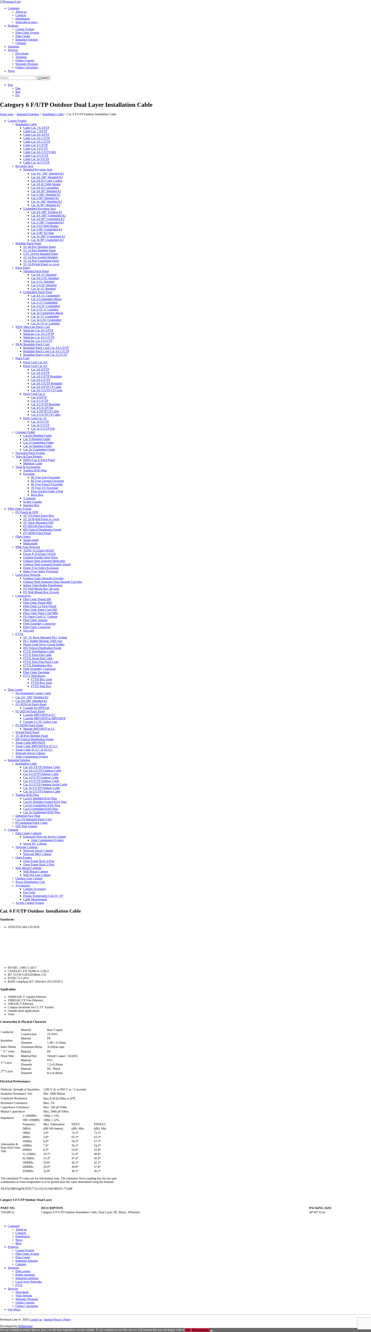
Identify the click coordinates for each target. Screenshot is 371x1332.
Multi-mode (30, 543)
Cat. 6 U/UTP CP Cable (45, 414)
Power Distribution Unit (30, 882)
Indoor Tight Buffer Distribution (42, 585)
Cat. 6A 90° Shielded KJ (46, 191)
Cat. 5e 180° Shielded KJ (46, 201)
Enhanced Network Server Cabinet (44, 836)
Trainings (21, 57)
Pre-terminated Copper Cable (33, 693)
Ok (187, 1330)
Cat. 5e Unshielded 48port (47, 313)
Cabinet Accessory (34, 889)
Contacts (20, 15)
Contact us (35, 1319)
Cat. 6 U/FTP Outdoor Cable (41, 774)
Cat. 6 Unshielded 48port (46, 299)
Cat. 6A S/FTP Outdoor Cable (41, 767)
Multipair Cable (32, 463)
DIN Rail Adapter (26, 826)
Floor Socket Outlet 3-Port (47, 491)
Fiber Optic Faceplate (36, 672)
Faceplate (29, 474)
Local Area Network (28, 574)
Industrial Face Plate (27, 815)
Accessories (22, 885)
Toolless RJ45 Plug (35, 470)
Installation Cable (26, 124)
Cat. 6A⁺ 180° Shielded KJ (47, 173)
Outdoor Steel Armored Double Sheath (47, 564)
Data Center (22, 36)
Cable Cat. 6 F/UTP (35, 148)
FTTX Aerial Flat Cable (38, 658)
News (11, 71)
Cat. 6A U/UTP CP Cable (46, 390)
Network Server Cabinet (30, 753)
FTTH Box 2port (41, 682)
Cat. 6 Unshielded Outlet (38, 442)
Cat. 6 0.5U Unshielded (45, 306)
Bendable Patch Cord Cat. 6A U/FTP (46, 347)
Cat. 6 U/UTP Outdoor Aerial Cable (45, 784)
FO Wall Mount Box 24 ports (41, 592)
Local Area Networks (28, 1281)
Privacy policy (200, 1330)
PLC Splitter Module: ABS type (42, 641)
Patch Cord (22, 358)
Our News (14, 1309)
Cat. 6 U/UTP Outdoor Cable (41, 781)
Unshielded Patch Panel (37, 292)
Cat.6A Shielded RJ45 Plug (40, 798)
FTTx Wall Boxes (34, 675)
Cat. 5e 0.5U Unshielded (46, 320)
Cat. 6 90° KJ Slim (42, 233)
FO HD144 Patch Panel (37, 526)
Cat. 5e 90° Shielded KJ (45, 205)
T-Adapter (29, 498)
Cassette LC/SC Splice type (40, 721)
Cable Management (35, 899)
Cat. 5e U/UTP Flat (43, 428)
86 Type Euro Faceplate (45, 477)
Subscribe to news (26, 22)
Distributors (22, 18)
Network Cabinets (26, 847)
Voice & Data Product (28, 456)
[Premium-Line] (10, 1)
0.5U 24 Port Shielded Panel (40, 253)
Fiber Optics (23, 536)
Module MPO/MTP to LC (39, 728)
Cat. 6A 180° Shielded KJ (47, 177)
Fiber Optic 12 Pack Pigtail (39, 606)
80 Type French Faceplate (47, 484)
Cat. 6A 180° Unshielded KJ (48, 215)
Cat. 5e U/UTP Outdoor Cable (41, 791)
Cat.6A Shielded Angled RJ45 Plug (44, 801)
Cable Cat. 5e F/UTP (36, 159)
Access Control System (29, 902)
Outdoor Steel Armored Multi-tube (44, 561)
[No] (211, 1330)
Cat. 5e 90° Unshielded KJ (47, 240)
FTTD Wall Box (41, 686)
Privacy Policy (62, 1319)
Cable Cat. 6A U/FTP (36, 138)
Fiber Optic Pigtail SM (37, 599)
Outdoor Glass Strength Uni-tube (43, 578)
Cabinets (20, 43)
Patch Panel (22, 267)
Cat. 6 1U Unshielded (44, 302)
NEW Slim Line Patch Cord (32, 327)
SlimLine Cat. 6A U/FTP (38, 334)
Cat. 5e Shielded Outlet (37, 446)
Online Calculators (26, 67)
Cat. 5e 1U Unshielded (45, 316)
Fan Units (29, 892)
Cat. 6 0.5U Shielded (44, 285)
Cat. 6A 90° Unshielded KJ (47, 219)
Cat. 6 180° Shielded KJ (45, 194)
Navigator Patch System (30, 453)
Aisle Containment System (31, 756)
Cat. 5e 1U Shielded (43, 288)
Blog (18, 1243)
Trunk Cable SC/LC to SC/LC (34, 749)
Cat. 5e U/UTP (40, 425)
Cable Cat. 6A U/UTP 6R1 (39, 152)
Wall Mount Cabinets (28, 868)
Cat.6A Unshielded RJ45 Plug (41, 805)
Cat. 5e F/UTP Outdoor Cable (41, 788)
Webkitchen (24, 1326)
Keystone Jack (24, 166)
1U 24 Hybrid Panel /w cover (41, 264)
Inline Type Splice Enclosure (40, 571)
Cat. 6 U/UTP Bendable (45, 404)
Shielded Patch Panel (36, 271)
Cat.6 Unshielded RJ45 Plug (40, 808)
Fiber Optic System (27, 32)
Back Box (37, 494)
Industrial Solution (26, 39)
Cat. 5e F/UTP (40, 421)
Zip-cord (28, 630)
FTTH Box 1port (41, 679)
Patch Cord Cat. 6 (34, 393)
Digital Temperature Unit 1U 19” (43, 895)
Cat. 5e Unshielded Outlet (39, 449)
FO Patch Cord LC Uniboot (40, 616)
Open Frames (23, 857)
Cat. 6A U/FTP (40, 373)
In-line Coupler (32, 501)
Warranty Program (26, 64)
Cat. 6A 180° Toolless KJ (46, 212)
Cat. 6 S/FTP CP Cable (45, 411)
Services (13, 50)
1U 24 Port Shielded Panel (39, 250)
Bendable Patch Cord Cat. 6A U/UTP (46, 351)
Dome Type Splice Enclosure (41, 568)
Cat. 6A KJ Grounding (45, 187)
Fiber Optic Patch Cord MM (40, 613)
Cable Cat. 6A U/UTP (36, 141)
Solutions (13, 46)
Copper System (24, 29)
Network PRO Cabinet (37, 854)
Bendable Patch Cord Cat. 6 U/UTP (45, 354)
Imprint (48, 1319)
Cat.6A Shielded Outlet (37, 435)
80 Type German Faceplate (47, 480)
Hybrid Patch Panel (27, 732)
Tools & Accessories (27, 467)
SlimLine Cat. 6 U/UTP (37, 340)
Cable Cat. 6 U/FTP (35, 145)
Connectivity (23, 595)
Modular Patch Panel (28, 243)
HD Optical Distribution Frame (42, 529)
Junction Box (31, 505)
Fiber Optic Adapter (35, 620)
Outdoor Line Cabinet (28, 878)
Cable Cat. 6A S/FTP (36, 134)
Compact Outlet (25, 432)
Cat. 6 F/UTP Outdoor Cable (41, 777)
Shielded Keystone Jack (37, 169)
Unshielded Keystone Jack (39, 208)
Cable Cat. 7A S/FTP (36, 127)
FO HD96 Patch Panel (37, 533)
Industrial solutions (26, 1278)
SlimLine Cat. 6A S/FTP (38, 330)
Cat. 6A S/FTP (40, 369)
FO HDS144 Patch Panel (30, 704)
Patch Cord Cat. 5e (34, 418)
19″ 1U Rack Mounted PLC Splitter (45, 637)
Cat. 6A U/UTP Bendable (46, 383)
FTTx (19, 1285)
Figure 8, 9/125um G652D (39, 554)
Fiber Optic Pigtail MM (37, 602)
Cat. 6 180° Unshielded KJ (47, 222)
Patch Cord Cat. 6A (35, 366)
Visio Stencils (23, 1295)
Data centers (23, 1271)
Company (14, 8)
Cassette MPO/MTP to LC (39, 714)
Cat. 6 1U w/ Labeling (44, 309)
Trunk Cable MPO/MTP (30, 742)
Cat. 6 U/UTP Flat (42, 407)
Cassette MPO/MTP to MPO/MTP (44, 718)
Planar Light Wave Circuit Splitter (44, 644)
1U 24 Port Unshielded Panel (41, 260)
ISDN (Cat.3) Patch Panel (39, 460)
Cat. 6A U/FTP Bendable (46, 376)
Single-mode (31, 540)
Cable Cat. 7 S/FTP (35, 131)
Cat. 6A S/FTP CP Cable (46, 386)
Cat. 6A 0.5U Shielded (45, 278)
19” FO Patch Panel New (38, 515)
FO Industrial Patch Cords (31, 822)
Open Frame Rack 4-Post (38, 861)
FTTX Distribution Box (37, 665)
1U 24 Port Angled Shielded (40, 257)
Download (21, 53)
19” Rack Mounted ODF (38, 522)
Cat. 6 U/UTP (39, 400)
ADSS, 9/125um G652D (38, 550)
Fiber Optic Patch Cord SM (40, 609)
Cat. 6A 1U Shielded (43, 274)
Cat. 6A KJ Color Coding (46, 180)
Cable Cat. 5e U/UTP (36, 162)
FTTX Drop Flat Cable (37, 655)
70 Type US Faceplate (44, 487)
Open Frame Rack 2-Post (38, 864)
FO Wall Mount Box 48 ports (41, 588)
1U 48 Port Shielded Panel (39, 246)
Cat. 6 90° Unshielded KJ (46, 229)
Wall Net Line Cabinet (37, 875)
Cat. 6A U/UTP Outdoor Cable (42, 770)
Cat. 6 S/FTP (39, 397)
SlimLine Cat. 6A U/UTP (38, 337)
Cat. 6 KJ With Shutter (45, 226)
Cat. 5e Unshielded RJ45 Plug (41, 812)
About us (21, 11)
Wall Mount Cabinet (35, 871)
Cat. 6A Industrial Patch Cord (33, 819)
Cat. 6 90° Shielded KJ (45, 198)
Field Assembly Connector (39, 623)
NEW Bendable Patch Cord (32, 344)
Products (13, 25)
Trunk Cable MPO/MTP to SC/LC (36, 746)
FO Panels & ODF (26, 512)
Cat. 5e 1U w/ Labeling (45, 323)
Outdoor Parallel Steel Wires (40, 557)
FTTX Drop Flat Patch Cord (40, 661)
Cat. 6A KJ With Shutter (46, 184)
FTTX (19, 634)
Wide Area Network (27, 547)
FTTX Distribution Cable (38, 651)
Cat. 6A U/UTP (40, 380)
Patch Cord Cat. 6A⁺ (35, 362)
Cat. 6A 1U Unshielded (45, 295)
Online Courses (24, 60)
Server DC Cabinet (35, 843)
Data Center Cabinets (28, 833)
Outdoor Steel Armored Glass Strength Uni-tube (52, 581)
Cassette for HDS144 (36, 708)
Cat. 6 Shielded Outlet (36, 439)
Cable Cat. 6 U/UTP (35, 155)
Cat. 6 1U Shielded (42, 281)
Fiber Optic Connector (37, 627)
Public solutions (25, 1274)
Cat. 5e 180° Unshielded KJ (48, 236)
